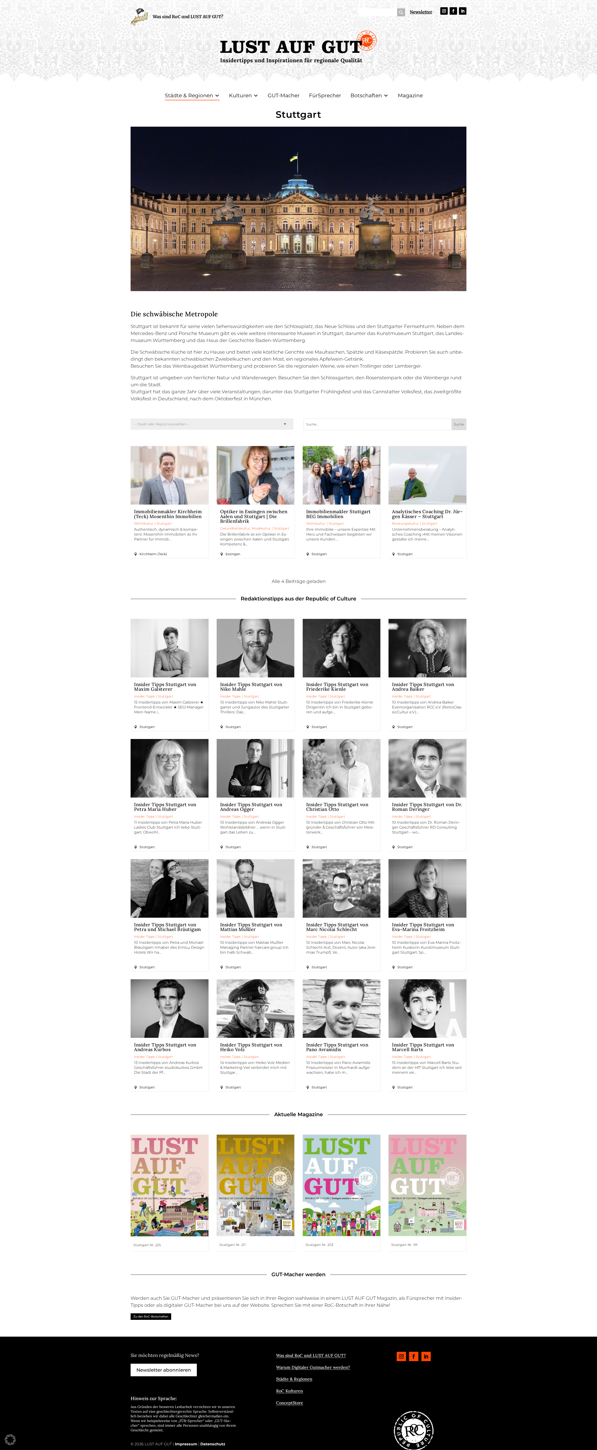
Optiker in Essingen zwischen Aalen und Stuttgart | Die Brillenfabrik (254, 516)
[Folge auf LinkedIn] (462, 11)
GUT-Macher (284, 95)
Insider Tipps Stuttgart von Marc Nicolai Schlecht (337, 927)
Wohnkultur (143, 523)
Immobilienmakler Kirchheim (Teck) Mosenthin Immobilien (168, 514)
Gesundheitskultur (235, 528)
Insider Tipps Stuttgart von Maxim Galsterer (165, 686)
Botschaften (366, 95)
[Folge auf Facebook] (453, 11)
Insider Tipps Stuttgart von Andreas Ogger (251, 807)
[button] (10, 1439)
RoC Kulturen (289, 1391)
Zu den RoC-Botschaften (150, 1316)
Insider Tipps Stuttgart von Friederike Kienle (337, 686)
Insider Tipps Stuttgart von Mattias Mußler (251, 927)
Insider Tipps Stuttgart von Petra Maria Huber (165, 807)
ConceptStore (289, 1402)
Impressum (186, 1444)
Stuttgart (164, 523)
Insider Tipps (144, 696)
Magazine (410, 95)
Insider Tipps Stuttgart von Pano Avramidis (337, 1047)
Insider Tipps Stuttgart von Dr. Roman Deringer (427, 807)
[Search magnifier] (401, 12)
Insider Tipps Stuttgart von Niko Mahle (251, 686)
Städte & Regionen (189, 95)
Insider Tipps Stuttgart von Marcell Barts (423, 1047)
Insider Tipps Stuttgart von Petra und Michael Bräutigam (167, 927)
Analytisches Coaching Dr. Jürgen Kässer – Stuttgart (427, 514)
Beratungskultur (405, 523)
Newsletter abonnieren (163, 1370)
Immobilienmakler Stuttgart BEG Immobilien (338, 514)
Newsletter (421, 12)
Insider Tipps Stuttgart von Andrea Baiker (423, 686)
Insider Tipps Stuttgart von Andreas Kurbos (165, 1047)
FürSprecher (325, 95)
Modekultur (261, 528)
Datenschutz (212, 1444)
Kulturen (240, 95)
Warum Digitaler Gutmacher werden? (313, 1367)
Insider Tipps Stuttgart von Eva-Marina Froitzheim (423, 927)
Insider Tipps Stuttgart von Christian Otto (337, 807)
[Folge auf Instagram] (444, 11)
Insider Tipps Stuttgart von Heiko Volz (251, 1047)
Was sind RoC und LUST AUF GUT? (188, 16)
